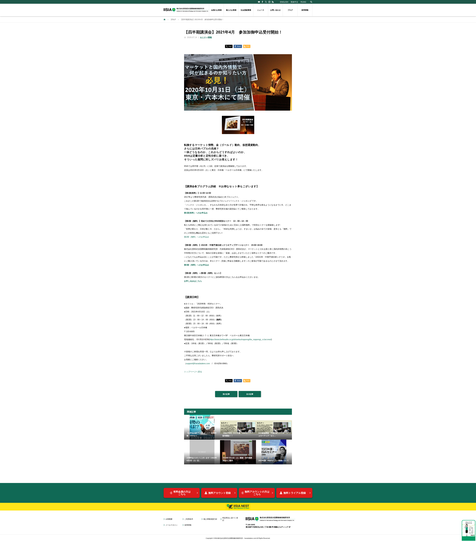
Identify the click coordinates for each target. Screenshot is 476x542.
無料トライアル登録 (294, 493)
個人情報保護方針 (210, 519)
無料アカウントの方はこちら (257, 493)
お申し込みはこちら (193, 281)
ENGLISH (284, 2)
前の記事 (226, 394)
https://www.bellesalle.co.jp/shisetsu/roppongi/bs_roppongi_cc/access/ (240, 339)
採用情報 (304, 10)
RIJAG (303, 2)
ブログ (290, 10)
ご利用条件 (188, 519)
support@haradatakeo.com (198, 363)
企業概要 (168, 519)
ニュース (260, 10)
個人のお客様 (231, 10)
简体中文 (294, 2)
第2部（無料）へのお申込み (196, 237)
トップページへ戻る (193, 372)
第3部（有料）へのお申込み (196, 265)
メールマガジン (171, 525)
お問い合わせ (275, 10)
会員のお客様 (216, 10)
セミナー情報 (206, 37)
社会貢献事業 (246, 10)
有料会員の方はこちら (182, 493)
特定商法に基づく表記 (230, 519)
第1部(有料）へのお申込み (196, 213)
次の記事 (249, 394)
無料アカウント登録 (219, 493)
